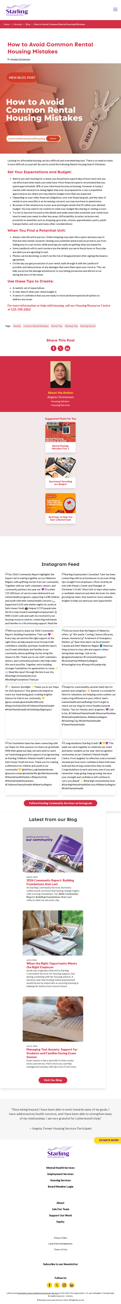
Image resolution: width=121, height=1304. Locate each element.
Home (7, 24)
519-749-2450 (21, 309)
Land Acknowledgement (60, 1243)
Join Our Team (60, 1209)
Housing (18, 24)
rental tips (57, 326)
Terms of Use (60, 1249)
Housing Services (60, 1180)
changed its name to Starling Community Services (38, 1293)
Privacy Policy (60, 1237)
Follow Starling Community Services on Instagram (60, 803)
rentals (17, 326)
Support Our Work (60, 1215)
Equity (60, 1221)
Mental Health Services (60, 1167)
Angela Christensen (20, 59)
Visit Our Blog (53, 1080)
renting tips (71, 326)
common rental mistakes (36, 326)
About (60, 1202)
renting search (87, 326)
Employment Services (60, 1173)
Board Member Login (60, 1186)
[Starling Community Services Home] (19, 10)
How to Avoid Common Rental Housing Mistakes (59, 24)
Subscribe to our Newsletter (60, 1264)
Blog (28, 24)
